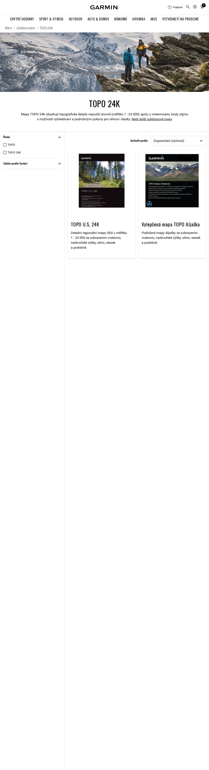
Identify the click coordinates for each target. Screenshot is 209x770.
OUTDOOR (75, 19)
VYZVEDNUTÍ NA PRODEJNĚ (180, 19)
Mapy (8, 27)
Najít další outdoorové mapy (152, 119)
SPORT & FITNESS (51, 19)
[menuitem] (175, 7)
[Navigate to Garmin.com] (104, 7)
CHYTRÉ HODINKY (22, 19)
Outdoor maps (26, 27)
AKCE (153, 19)
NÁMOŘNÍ (120, 19)
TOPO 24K (46, 27)
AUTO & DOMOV (98, 19)
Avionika (138, 19)
